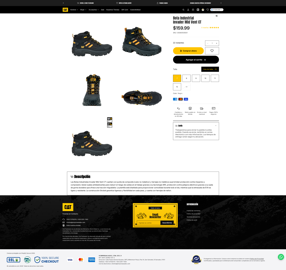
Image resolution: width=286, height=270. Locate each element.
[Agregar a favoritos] (212, 50)
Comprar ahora (190, 51)
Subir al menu (155, 208)
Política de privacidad (193, 214)
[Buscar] (183, 9)
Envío (180, 125)
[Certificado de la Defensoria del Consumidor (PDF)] (196, 259)
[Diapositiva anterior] (63, 3)
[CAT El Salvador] (68, 207)
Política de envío (192, 220)
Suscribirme (167, 223)
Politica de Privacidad (257, 259)
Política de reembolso (193, 210)
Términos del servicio (193, 217)
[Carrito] (193, 9)
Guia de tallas (208, 69)
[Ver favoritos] (207, 9)
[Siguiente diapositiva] (221, 3)
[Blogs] (198, 9)
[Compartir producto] (216, 15)
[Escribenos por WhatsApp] (281, 257)
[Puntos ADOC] (202, 9)
